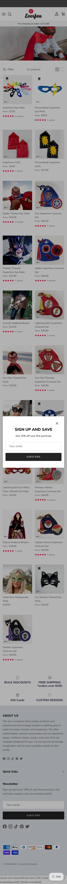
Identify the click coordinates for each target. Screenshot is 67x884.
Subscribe (33, 456)
